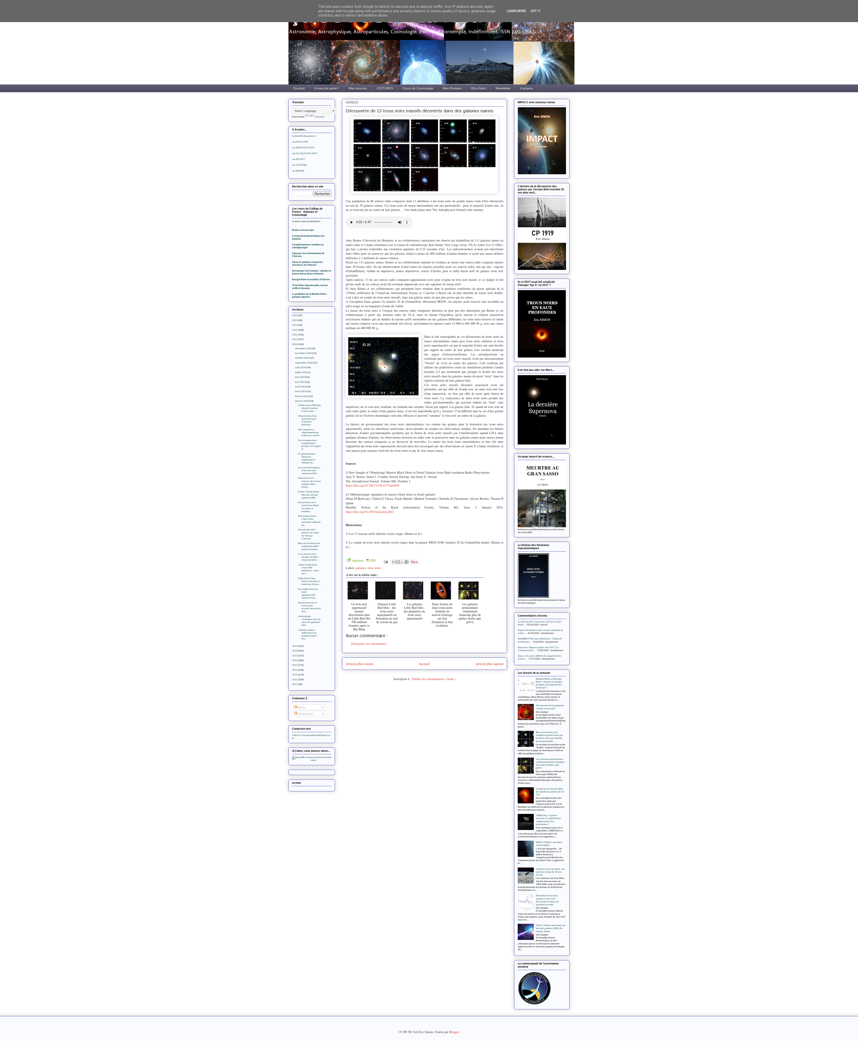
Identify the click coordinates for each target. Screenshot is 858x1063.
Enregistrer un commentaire (369, 643)
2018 (294, 650)
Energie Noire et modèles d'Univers (311, 279)
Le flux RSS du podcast (303, 136)
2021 (294, 339)
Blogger (454, 1032)
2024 (294, 325)
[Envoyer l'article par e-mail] (385, 561)
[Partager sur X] (402, 562)
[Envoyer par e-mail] (394, 562)
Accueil (424, 663)
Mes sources (358, 88)
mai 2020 (300, 382)
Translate (319, 117)
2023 (294, 330)
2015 (294, 665)
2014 (294, 670)
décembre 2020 (303, 348)
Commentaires (305, 713)
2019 (294, 646)
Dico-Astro (478, 88)
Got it (535, 11)
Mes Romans (452, 88)
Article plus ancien (489, 663)
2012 (294, 679)
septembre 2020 (303, 362)
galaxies (361, 568)
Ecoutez (299, 88)
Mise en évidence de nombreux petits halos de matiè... (309, 546)
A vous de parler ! (326, 88)
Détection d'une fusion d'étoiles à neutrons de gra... (309, 581)
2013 (294, 674)
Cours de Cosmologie (418, 88)
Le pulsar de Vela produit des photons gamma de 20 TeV (550, 792)
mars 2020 (300, 391)
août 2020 (300, 367)
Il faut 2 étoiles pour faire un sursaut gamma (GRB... (308, 494)
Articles (301, 707)
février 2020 (301, 396)
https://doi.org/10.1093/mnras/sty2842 (370, 512)
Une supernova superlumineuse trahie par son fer (309, 432)
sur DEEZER (298, 171)
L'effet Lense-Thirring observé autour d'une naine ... (309, 408)
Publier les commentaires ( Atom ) (434, 679)
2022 (294, 334)
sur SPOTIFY (298, 159)
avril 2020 (300, 386)
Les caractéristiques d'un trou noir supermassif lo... (309, 470)
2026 (294, 315)
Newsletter (503, 88)
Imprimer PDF (364, 560)
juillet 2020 (301, 372)
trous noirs (374, 568)
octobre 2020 (302, 358)
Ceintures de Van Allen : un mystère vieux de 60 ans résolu (550, 872)
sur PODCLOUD (300, 142)
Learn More (516, 11)
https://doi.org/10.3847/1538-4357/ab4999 (372, 485)
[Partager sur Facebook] (406, 562)
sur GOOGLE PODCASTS (304, 153)
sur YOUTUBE (299, 165)
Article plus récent (359, 663)
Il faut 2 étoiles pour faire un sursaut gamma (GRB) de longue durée (550, 928)
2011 (294, 684)
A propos (526, 88)
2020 (294, 344)
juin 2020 (300, 377)
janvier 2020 (301, 401)
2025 (294, 320)
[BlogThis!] (398, 562)
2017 (294, 655)
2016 (294, 660)
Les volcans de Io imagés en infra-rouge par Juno (308, 557)
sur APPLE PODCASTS (303, 147)
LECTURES (384, 88)
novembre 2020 (303, 353)
